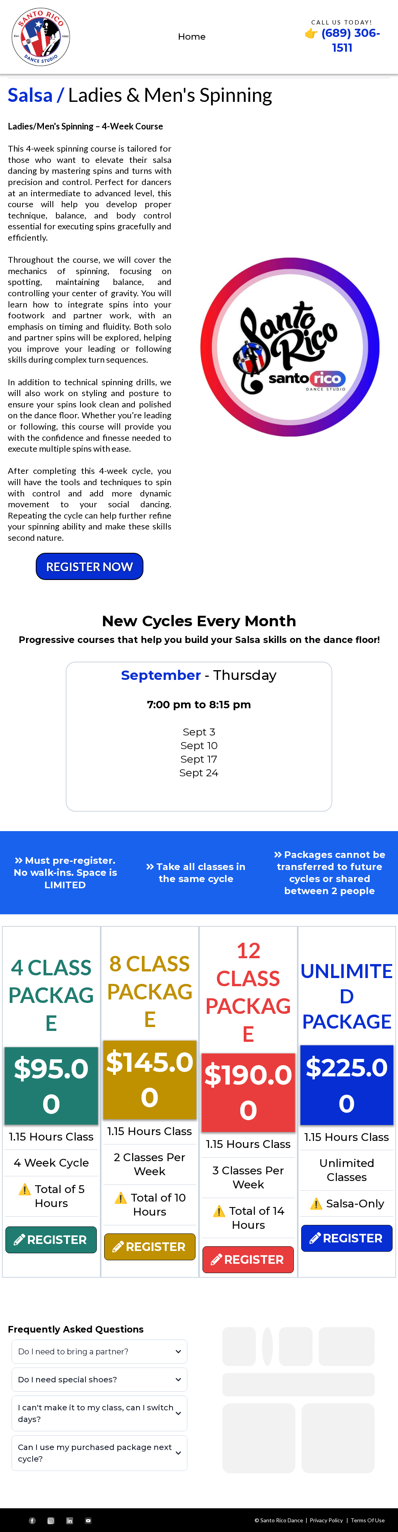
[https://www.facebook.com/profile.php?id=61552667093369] (32, 1520)
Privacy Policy (326, 1520)
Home (192, 36)
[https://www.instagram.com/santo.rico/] (50, 1520)
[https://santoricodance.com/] (41, 36)
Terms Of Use (368, 1520)
